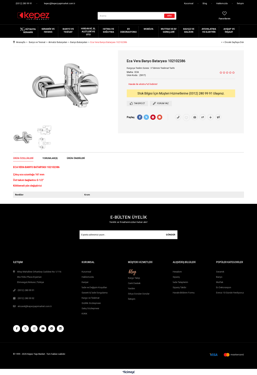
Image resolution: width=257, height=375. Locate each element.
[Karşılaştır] (202, 117)
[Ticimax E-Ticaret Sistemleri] (128, 372)
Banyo (219, 277)
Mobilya (148, 29)
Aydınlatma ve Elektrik (209, 30)
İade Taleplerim (180, 282)
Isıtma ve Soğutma (108, 30)
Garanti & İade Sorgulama (95, 292)
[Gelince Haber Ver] (218, 117)
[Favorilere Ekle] (186, 117)
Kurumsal (188, 3)
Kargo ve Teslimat (90, 298)
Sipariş (176, 277)
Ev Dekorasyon (223, 287)
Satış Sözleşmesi (90, 308)
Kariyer (85, 282)
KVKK (84, 313)
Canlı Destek (134, 283)
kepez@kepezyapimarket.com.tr (59, 3)
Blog (205, 3)
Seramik (220, 271)
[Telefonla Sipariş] (178, 117)
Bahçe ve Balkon (188, 30)
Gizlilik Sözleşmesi (91, 303)
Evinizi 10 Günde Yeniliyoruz (230, 292)
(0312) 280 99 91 (24, 3)
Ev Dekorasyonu (128, 30)
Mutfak (219, 282)
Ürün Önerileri (76, 158)
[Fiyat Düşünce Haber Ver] (210, 117)
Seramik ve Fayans (48, 30)
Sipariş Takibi (179, 287)
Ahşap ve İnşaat (229, 30)
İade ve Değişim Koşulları (94, 287)
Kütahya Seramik (29, 31)
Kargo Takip (134, 278)
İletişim (240, 3)
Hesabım (177, 271)
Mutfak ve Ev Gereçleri (169, 30)
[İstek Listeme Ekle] (195, 117)
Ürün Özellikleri (23, 158)
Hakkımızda (222, 3)
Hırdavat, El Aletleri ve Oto (88, 31)
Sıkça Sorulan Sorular (138, 293)
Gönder (170, 234)
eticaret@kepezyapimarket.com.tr (35, 306)
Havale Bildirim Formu (184, 292)
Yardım (131, 288)
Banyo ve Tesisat (68, 30)
